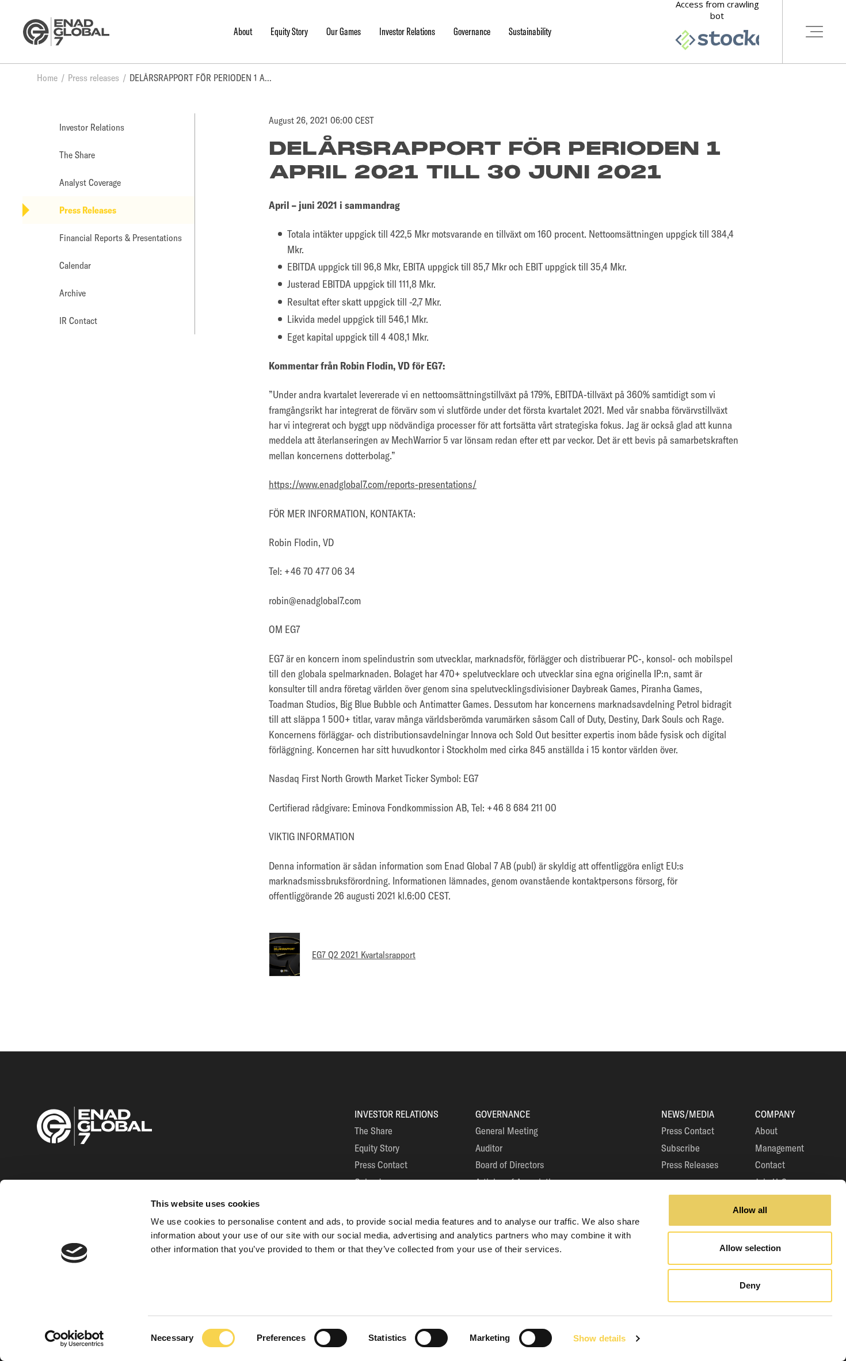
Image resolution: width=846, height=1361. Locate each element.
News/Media (687, 1114)
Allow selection (750, 1248)
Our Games (343, 31)
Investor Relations (407, 31)
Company (775, 1114)
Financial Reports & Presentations (120, 237)
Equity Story (289, 31)
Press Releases (87, 210)
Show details (599, 1338)
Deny (750, 1285)
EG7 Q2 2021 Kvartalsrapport (364, 954)
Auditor (488, 1148)
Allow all (750, 1210)
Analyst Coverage (90, 182)
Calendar (75, 265)
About (243, 31)
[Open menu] (814, 31)
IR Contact (78, 320)
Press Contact (381, 1164)
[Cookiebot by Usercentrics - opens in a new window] (74, 1338)
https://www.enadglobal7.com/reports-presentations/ (373, 484)
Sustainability (530, 31)
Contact (770, 1164)
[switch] (330, 1338)
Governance (472, 31)
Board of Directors (509, 1164)
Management (779, 1148)
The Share (77, 155)
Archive (72, 293)
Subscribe (680, 1148)
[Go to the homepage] (66, 32)
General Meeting (506, 1130)
